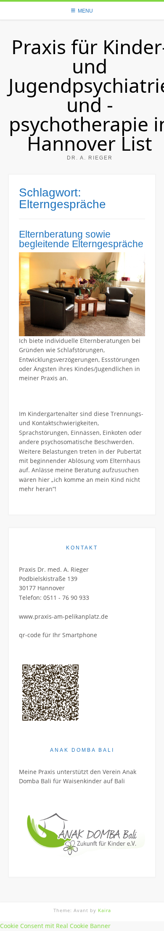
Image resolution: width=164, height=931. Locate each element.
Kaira (104, 910)
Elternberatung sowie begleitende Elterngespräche (81, 239)
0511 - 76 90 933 (66, 597)
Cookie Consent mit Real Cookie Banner (55, 926)
